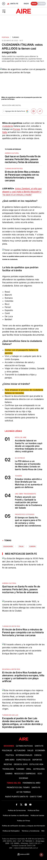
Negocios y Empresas (25, 774)
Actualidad (19, 750)
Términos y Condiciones (30, 831)
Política (10, 755)
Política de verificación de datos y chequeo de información (23, 826)
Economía (40, 750)
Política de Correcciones (17, 810)
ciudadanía (7, 126)
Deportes (37, 760)
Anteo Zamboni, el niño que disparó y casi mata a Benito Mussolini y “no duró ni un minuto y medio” (22, 191)
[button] (7, 11)
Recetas (8, 764)
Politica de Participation (11, 831)
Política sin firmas (23, 821)
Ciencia (37, 755)
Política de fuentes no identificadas (16, 815)
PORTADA (5, 37)
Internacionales (24, 755)
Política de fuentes (37, 815)
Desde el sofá (21, 764)
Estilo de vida (36, 764)
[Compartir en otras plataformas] (40, 111)
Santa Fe (39, 746)
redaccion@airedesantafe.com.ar (26, 848)
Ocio (39, 774)
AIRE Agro (9, 760)
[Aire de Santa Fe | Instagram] (26, 804)
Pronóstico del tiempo (18, 787)
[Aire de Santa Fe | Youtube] (30, 804)
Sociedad (23, 778)
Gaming (8, 774)
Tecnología (8, 769)
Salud (30, 750)
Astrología (39, 769)
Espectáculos (23, 760)
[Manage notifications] (41, 855)
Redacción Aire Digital (11, 105)
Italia (4, 132)
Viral (28, 769)
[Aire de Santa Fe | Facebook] (16, 804)
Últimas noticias (24, 746)
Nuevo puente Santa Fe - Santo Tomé (23, 797)
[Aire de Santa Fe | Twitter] (21, 804)
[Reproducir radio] (3, 3)
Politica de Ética (33, 810)
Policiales (7, 750)
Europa (16, 129)
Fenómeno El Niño (31, 783)
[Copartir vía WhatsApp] (33, 111)
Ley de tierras (23, 792)
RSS (42, 831)
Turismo (15, 37)
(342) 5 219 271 (34, 843)
